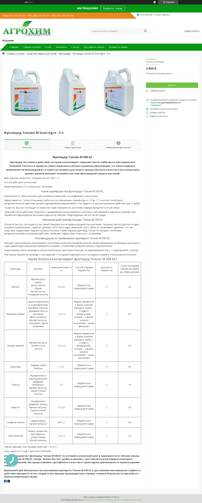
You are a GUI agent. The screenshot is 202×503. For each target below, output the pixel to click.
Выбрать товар (112, 8)
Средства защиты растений (41, 53)
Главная (13, 47)
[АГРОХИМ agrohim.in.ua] (26, 28)
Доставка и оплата (94, 47)
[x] (8, 481)
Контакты (61, 47)
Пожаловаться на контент (97, 500)
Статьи (75, 47)
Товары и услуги (32, 47)
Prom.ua (115, 497)
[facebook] (5, 481)
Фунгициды (64, 53)
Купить (172, 85)
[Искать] (145, 31)
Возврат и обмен (118, 47)
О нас (48, 47)
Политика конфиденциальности (126, 500)
